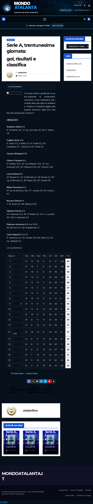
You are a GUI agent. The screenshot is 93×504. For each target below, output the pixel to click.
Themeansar (19, 494)
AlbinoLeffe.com (74, 64)
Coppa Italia (69, 495)
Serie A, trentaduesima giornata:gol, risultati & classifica (20, 389)
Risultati (10, 40)
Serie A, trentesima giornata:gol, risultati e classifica (41, 389)
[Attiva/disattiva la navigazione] (45, 19)
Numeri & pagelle (76, 490)
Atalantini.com (73, 76)
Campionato (63, 490)
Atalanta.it (71, 70)
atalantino (22, 72)
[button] (85, 19)
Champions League (83, 495)
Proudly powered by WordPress (14, 492)
